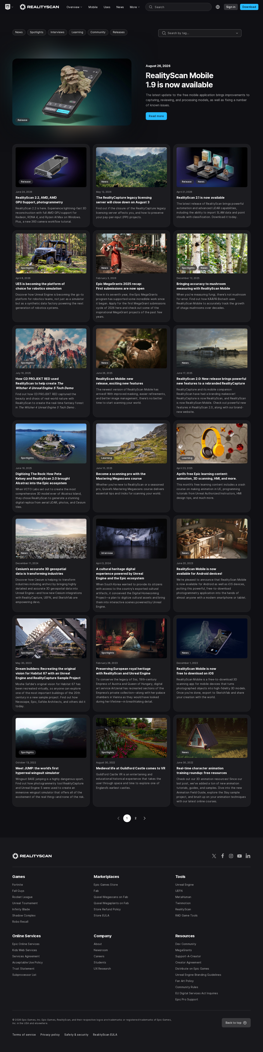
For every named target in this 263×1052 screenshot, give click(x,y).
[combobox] (201, 33)
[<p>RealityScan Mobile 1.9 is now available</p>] (131, 92)
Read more (156, 116)
